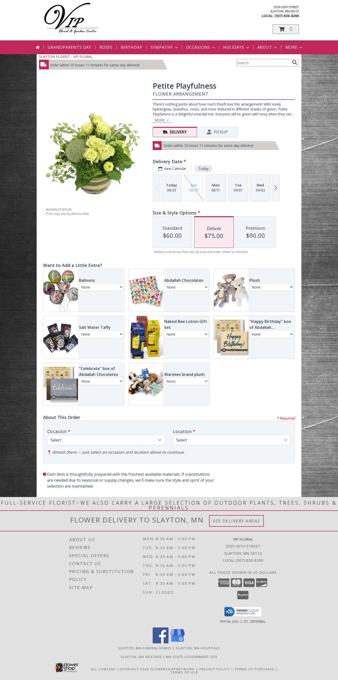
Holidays (233, 47)
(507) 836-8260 (286, 15)
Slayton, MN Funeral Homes (145, 648)
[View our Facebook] (161, 642)
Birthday (131, 47)
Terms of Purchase (255, 669)
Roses (106, 47)
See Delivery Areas (236, 521)
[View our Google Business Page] (177, 642)
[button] (286, 29)
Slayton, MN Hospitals (198, 648)
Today (203, 168)
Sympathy (161, 47)
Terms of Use (184, 672)
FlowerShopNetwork (172, 669)
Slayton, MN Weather (141, 656)
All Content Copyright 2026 (120, 669)
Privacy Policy (214, 669)
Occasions (198, 47)
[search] (295, 62)
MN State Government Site (191, 656)
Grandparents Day (69, 47)
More (291, 47)
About (264, 47)
